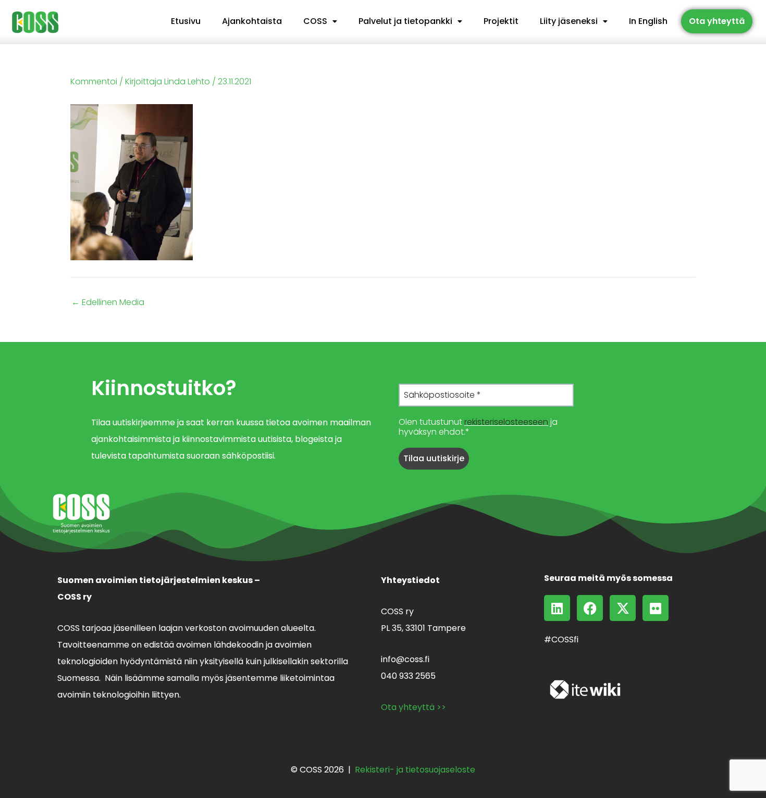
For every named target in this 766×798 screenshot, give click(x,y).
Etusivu (186, 21)
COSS (315, 21)
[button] (320, 21)
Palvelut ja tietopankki (405, 21)
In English (648, 21)
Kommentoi (93, 81)
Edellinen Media (107, 302)
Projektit (501, 21)
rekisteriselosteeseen (506, 422)
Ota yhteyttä (717, 21)
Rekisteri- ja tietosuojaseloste (415, 770)
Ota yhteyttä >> (413, 707)
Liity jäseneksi (569, 21)
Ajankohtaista (252, 21)
